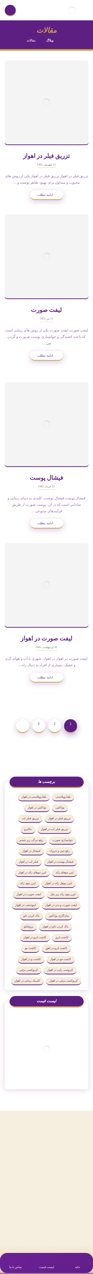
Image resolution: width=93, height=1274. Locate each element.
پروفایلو (28, 926)
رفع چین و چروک (60, 851)
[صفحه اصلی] (65, 40)
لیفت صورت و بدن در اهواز (61, 905)
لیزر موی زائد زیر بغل (63, 894)
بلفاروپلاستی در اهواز (33, 796)
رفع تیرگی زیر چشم (31, 840)
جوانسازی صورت (62, 840)
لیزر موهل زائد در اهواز (58, 883)
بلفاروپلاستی (63, 796)
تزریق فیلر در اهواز (59, 818)
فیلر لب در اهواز (28, 861)
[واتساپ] (51, 1230)
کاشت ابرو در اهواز (35, 937)
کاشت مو (30, 948)
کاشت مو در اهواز (60, 959)
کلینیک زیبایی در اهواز (27, 980)
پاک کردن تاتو (31, 915)
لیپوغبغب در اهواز (25, 905)
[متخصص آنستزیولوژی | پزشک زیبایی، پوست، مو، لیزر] (71, 10)
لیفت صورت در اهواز (28, 894)
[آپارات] (32, 1230)
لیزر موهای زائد (65, 872)
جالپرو (28, 829)
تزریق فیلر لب (30, 818)
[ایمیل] (41, 1230)
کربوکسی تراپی (28, 970)
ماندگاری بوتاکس (59, 915)
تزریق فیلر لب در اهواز (54, 829)
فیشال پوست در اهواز (60, 861)
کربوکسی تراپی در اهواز (63, 980)
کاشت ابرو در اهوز (56, 948)
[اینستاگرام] (61, 1230)
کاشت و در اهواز (31, 959)
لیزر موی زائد (28, 883)
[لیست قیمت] (47, 1049)
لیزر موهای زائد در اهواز (32, 872)
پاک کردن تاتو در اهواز (55, 926)
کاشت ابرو (62, 937)
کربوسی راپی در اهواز (60, 970)
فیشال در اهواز (31, 851)
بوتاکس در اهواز (37, 807)
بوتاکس (60, 807)
